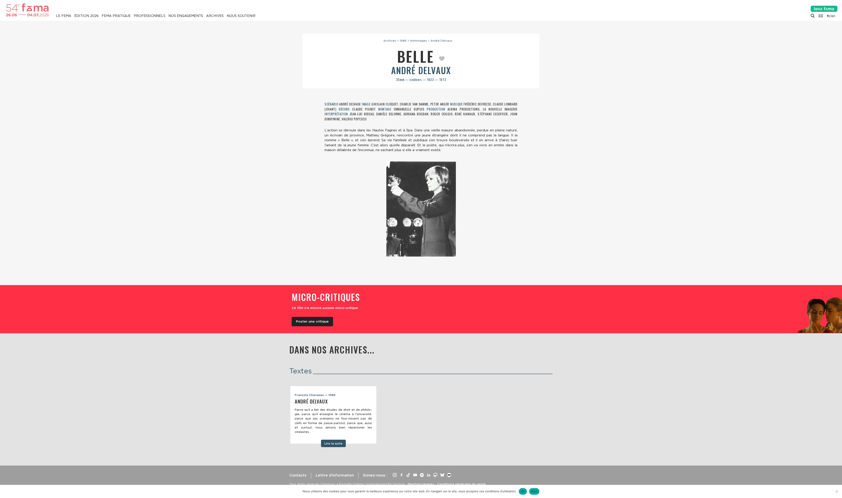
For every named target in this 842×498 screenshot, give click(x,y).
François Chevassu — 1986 (315, 395)
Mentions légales (421, 484)
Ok (523, 491)
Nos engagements (185, 16)
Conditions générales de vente (461, 484)
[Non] (836, 491)
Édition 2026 (86, 16)
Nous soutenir (241, 16)
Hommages (418, 40)
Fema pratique (116, 16)
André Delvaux (441, 40)
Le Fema (63, 16)
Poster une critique (312, 321)
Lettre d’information (335, 475)
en (833, 16)
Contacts (298, 475)
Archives (215, 16)
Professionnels (149, 16)
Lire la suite (333, 443)
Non (534, 491)
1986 (403, 40)
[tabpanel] (333, 415)
